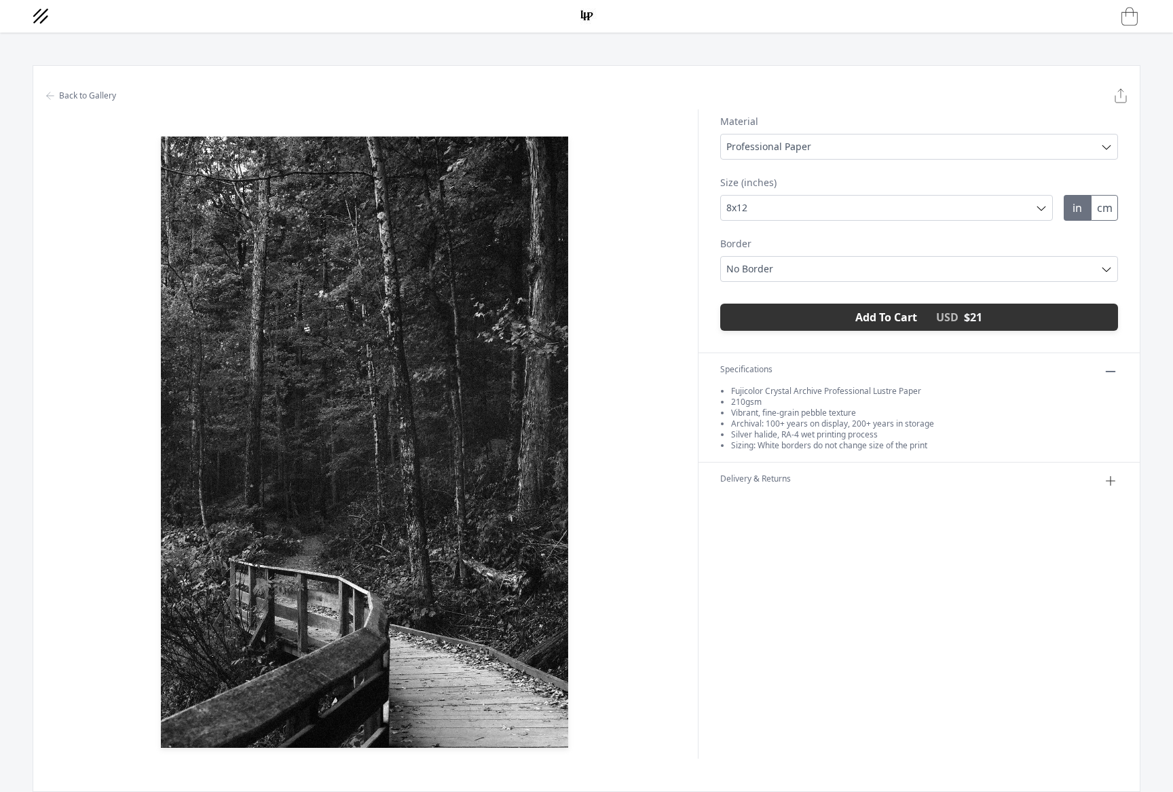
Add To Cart (918, 317)
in (1077, 207)
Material (739, 121)
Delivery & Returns (755, 478)
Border (735, 243)
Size (748, 182)
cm (1105, 207)
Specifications (746, 369)
